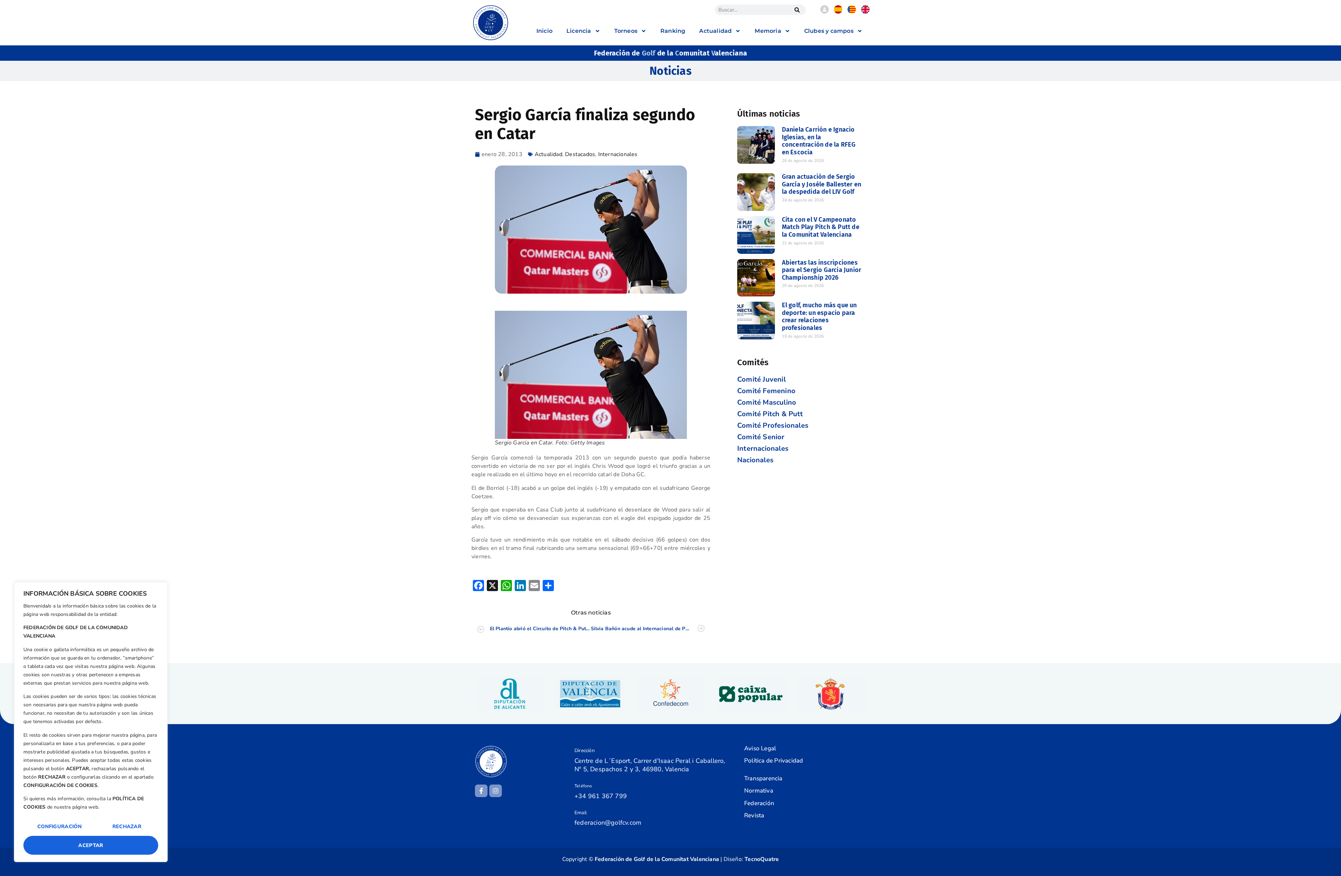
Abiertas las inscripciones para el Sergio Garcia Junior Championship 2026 (822, 270)
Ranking (672, 31)
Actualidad (548, 154)
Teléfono (583, 786)
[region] (91, 722)
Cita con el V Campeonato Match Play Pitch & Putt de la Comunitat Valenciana (820, 227)
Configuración (59, 826)
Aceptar (90, 845)
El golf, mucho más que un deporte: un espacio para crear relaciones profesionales (819, 316)
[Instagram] (495, 791)
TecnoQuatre (762, 859)
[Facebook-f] (481, 791)
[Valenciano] (852, 12)
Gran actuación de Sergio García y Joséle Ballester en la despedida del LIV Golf (822, 184)
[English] (865, 12)
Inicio (544, 31)
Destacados (580, 154)
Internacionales (618, 154)
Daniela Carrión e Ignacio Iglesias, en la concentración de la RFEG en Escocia (819, 141)
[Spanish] (838, 12)
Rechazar (126, 826)
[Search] (797, 10)
